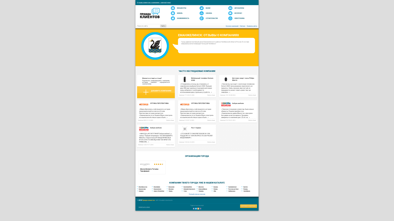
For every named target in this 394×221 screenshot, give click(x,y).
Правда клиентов (148, 200)
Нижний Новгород (189, 189)
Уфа (215, 191)
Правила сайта (252, 26)
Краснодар (142, 189)
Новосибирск (203, 189)
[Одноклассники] (198, 209)
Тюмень (201, 191)
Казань (216, 187)
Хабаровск (231, 191)
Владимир (157, 187)
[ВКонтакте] (194, 209)
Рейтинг (242, 26)
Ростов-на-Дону (233, 189)
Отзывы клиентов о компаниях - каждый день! (154, 2)
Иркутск (201, 187)
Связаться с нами (144, 207)
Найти (163, 26)
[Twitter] (196, 209)
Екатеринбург (188, 187)
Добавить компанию (161, 91)
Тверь (170, 191)
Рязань (245, 189)
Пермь (216, 189)
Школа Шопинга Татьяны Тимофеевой (152, 167)
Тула (185, 191)
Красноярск (157, 189)
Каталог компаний (232, 26)
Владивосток (143, 187)
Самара (141, 191)
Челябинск (246, 191)
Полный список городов (197, 194)
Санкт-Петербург (159, 191)
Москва (171, 189)
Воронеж (171, 187)
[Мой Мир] (200, 209)
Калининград (232, 187)
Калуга (245, 187)
